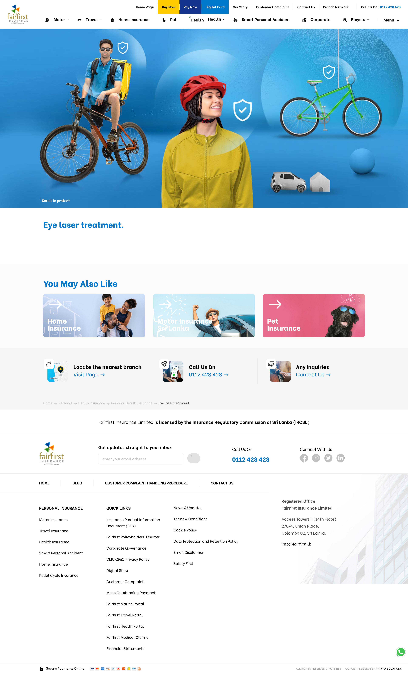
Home (44, 482)
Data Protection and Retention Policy (206, 541)
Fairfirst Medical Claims (127, 637)
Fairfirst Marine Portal (125, 603)
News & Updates (188, 507)
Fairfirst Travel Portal (124, 614)
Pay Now (190, 6)
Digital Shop (117, 570)
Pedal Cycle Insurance (58, 575)
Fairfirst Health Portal (125, 626)
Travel (91, 19)
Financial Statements (125, 648)
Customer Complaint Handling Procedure (146, 482)
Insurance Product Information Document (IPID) (133, 522)
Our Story (240, 6)
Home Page (145, 6)
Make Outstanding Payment (130, 592)
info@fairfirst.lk (296, 544)
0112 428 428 (206, 374)
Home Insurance (134, 19)
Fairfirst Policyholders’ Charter (132, 536)
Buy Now (168, 6)
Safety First (183, 563)
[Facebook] (304, 458)
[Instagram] (316, 458)
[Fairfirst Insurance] (17, 14)
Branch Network (336, 6)
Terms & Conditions (190, 518)
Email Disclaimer (188, 552)
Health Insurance (54, 541)
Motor (59, 19)
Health (214, 19)
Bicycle (357, 19)
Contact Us (306, 6)
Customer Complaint (272, 6)
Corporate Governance (126, 548)
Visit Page (86, 374)
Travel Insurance (53, 530)
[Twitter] (328, 458)
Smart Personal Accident (265, 19)
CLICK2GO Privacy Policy (127, 559)
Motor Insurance (53, 519)
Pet (173, 19)
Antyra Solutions (388, 668)
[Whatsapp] (401, 652)
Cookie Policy (185, 529)
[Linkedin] (340, 458)
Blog (77, 482)
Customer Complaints (125, 581)
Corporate (320, 19)
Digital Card (215, 6)
